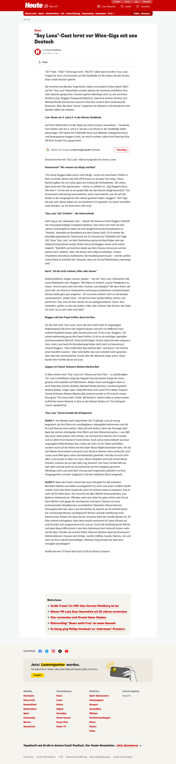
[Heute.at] (34, 5)
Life (62, 13)
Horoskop (61, 713)
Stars (59, 695)
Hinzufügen (122, 150)
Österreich (31, 13)
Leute (59, 700)
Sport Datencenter (99, 695)
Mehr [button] (110, 13)
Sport (41, 13)
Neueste (145, 13)
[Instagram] (53, 651)
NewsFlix (126, 695)
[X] (46, 651)
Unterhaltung (73, 13)
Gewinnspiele (96, 700)
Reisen (92, 726)
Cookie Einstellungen (122, 756)
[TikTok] (60, 651)
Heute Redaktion (53, 50)
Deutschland (29, 704)
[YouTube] (66, 651)
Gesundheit (95, 709)
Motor (92, 722)
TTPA (60, 756)
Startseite (26, 19)
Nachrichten (29, 709)
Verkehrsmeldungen (99, 717)
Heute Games (63, 717)
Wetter (27, 722)
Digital (59, 709)
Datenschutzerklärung (76, 756)
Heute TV (61, 726)
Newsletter (29, 726)
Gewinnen (100, 13)
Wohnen (93, 713)
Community (88, 13)
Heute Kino (62, 722)
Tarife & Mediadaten (45, 756)
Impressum (28, 756)
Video (137, 13)
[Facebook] (40, 651)
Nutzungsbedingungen (100, 756)
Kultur (59, 704)
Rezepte (93, 704)
